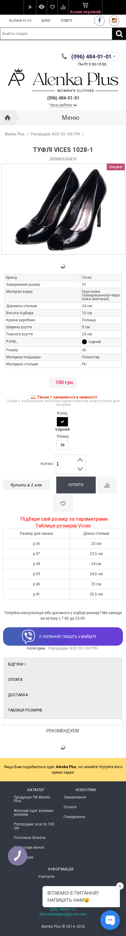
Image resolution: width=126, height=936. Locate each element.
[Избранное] (52, 7)
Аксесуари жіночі (29, 847)
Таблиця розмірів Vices (63, 525)
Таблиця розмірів (25, 710)
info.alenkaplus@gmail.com (63, 914)
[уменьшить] (80, 468)
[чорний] (62, 422)
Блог (46, 21)
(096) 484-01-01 (63, 909)
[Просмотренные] (41, 7)
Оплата (15, 679)
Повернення (74, 817)
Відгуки (17, 664)
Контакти (46, 876)
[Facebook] (99, 20)
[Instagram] (114, 20)
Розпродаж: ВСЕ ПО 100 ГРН (55, 134)
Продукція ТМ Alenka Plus (32, 799)
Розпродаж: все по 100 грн (34, 826)
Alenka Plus (20, 21)
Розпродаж (23, 857)
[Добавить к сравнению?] (107, 485)
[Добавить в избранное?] (63, 503)
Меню (71, 117)
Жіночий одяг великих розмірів (33, 813)
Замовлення (75, 797)
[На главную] (7, 117)
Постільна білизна (30, 838)
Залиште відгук (63, 158)
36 (62, 445)
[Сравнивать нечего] (62, 7)
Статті (66, 21)
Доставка (18, 695)
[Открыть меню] (30, 7)
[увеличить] (80, 459)
